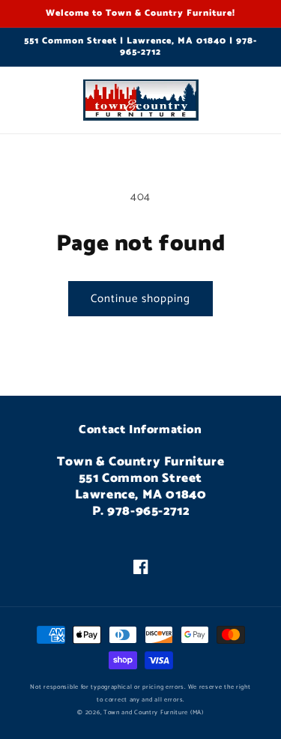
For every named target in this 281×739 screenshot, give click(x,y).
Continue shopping (140, 298)
